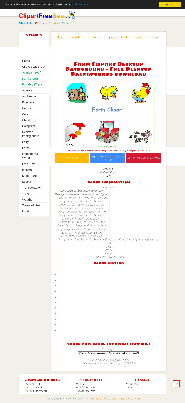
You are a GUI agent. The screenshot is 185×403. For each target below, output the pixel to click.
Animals (27, 90)
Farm (25, 148)
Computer (28, 126)
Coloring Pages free (85, 390)
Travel (26, 193)
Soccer (26, 181)
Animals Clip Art (33, 384)
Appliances (29, 96)
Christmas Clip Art (34, 387)
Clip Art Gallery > (33, 66)
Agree (169, 4)
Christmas (29, 120)
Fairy (25, 142)
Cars (25, 114)
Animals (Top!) (31, 72)
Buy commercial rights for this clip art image (108, 158)
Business (28, 102)
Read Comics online (85, 387)
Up (176, 384)
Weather (28, 199)
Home (26, 60)
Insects (27, 169)
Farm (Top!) (30, 78)
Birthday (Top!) (32, 84)
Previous (108, 169)
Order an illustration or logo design (143, 158)
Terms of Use (31, 205)
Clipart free (81, 384)
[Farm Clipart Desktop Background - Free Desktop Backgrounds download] (109, 147)
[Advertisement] (109, 52)
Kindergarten (30, 175)
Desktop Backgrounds (36, 390)
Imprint (27, 211)
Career (26, 108)
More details (80, 4)
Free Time (29, 164)
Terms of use (72, 158)
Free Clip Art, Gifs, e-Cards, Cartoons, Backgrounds (115, 398)
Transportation (31, 187)
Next (107, 176)
